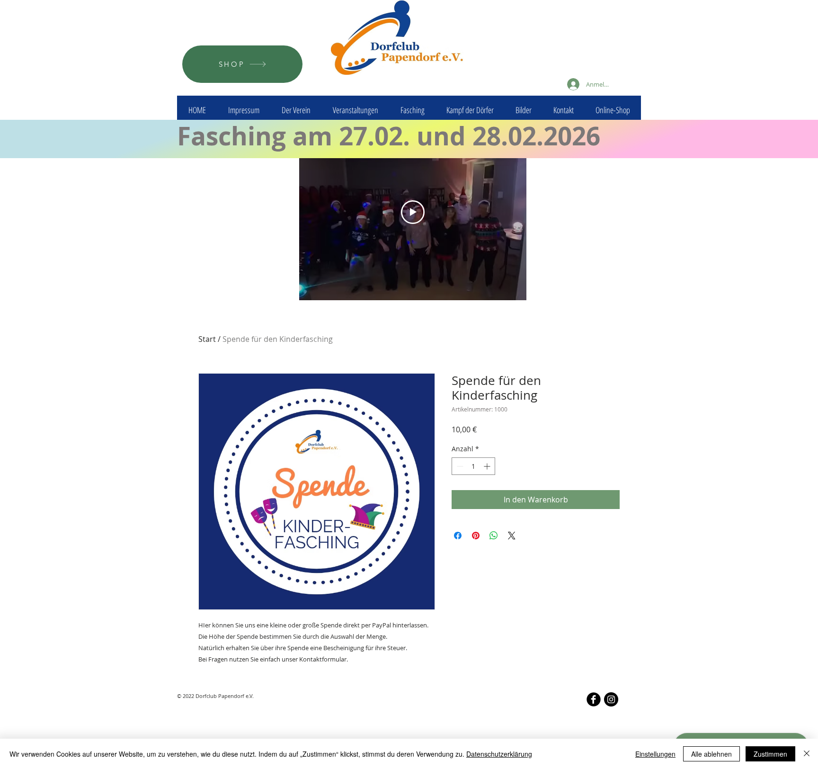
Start (207, 339)
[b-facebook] (594, 699)
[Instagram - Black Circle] (611, 699)
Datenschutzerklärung (499, 754)
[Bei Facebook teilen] (457, 535)
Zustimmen (770, 754)
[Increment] (488, 466)
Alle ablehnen (711, 754)
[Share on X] (511, 535)
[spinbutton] (473, 466)
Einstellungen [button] (655, 754)
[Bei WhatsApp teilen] (493, 535)
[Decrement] (459, 466)
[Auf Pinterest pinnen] (475, 535)
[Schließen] (806, 753)
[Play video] (413, 212)
